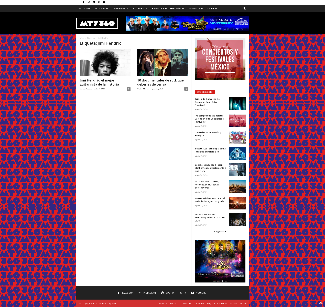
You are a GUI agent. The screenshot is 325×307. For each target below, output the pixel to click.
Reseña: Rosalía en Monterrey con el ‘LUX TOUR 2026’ (210, 217)
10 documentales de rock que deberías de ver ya (160, 82)
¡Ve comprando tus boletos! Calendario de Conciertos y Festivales (209, 118)
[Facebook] (84, 2)
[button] (244, 8)
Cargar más (219, 231)
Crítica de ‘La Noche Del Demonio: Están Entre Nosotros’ (207, 102)
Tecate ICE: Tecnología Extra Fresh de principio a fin (210, 150)
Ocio (211, 8)
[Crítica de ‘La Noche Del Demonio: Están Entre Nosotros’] (237, 103)
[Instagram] (89, 2)
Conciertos (186, 303)
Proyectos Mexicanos (216, 303)
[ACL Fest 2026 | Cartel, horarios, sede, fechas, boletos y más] (237, 186)
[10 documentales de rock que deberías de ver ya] (162, 62)
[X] (99, 2)
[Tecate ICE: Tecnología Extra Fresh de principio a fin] (237, 153)
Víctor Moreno (86, 89)
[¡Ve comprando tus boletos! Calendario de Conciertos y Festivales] (237, 120)
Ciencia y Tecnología (166, 8)
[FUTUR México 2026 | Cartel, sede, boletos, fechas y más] (237, 203)
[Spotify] (94, 2)
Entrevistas (199, 303)
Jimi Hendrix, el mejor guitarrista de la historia (99, 82)
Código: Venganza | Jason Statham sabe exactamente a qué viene (210, 167)
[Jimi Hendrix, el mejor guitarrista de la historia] (105, 62)
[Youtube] (104, 2)
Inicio (82, 38)
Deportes (119, 8)
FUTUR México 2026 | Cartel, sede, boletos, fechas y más (210, 200)
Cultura (138, 8)
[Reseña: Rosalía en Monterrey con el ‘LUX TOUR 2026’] (237, 219)
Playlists (233, 303)
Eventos (194, 8)
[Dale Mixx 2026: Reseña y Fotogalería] (237, 137)
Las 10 (243, 303)
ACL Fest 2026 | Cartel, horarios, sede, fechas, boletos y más (207, 184)
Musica (100, 8)
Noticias (84, 8)
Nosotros (163, 303)
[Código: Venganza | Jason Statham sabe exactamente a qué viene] (237, 169)
